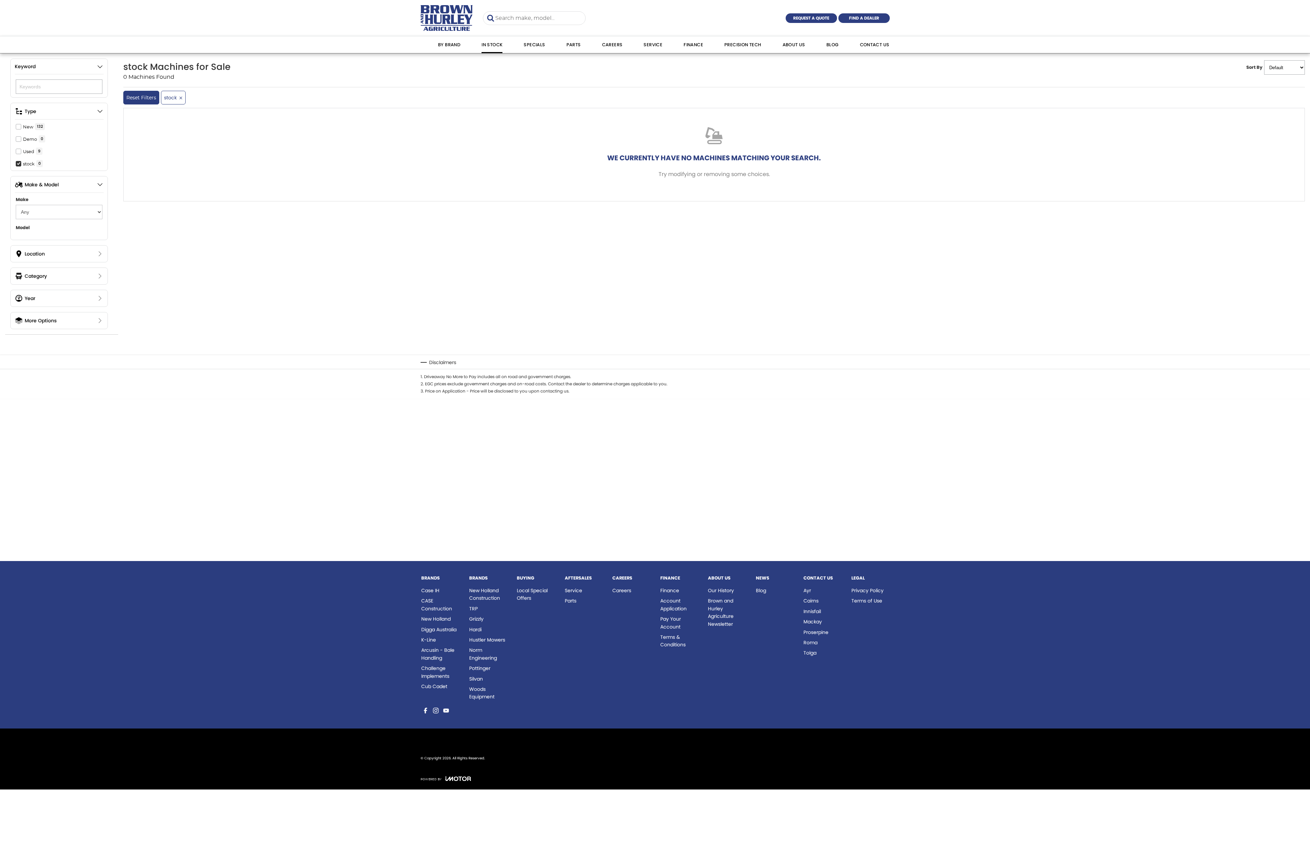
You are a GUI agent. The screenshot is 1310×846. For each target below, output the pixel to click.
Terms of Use (866, 600)
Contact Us (874, 44)
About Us (794, 44)
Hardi (475, 629)
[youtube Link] (446, 710)
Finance (693, 44)
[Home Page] (447, 18)
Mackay (812, 621)
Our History (721, 590)
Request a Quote (811, 18)
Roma (810, 642)
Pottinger (479, 668)
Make (22, 199)
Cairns (811, 600)
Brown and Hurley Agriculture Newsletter (721, 612)
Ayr (807, 590)
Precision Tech (742, 44)
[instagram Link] (436, 710)
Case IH (430, 590)
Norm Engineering (483, 654)
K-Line (428, 639)
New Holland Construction (484, 594)
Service (653, 44)
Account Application (673, 604)
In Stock (492, 44)
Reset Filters (141, 98)
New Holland (436, 618)
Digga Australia (439, 629)
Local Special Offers (532, 594)
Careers (612, 44)
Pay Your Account (670, 622)
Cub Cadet (434, 686)
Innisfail (812, 611)
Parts (573, 44)
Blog (832, 44)
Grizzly (476, 618)
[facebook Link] (425, 710)
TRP (473, 608)
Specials (534, 44)
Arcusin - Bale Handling (437, 654)
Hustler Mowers (487, 639)
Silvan (476, 678)
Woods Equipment (482, 693)
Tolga (809, 652)
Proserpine (815, 632)
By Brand (449, 44)
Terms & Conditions (673, 641)
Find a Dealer (864, 18)
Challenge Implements (435, 672)
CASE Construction (436, 604)
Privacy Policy (867, 590)
